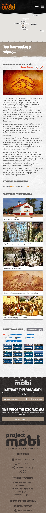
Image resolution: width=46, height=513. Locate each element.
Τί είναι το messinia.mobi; (22, 483)
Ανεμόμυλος (10, 361)
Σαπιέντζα (40, 354)
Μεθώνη (9, 186)
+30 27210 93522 (24, 463)
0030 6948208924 (25, 510)
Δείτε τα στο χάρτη (35, 330)
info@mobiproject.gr (25, 467)
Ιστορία (29, 64)
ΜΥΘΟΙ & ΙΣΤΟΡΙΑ (19, 64)
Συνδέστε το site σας (22, 486)
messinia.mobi (8, 64)
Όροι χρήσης (22, 492)
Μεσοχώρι (23, 186)
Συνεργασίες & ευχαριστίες (22, 489)
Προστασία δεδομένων (22, 495)
